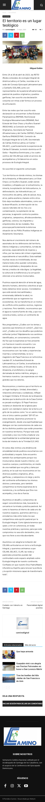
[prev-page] (4, 687)
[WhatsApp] (22, 35)
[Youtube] (26, 786)
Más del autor (30, 645)
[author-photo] (22, 629)
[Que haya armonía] (8, 654)
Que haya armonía (24, 651)
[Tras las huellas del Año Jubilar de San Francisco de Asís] (8, 678)
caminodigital (10, 29)
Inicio (4, 12)
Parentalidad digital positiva (34, 606)
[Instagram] (12, 786)
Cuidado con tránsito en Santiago (12, 606)
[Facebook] (5, 35)
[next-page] (8, 687)
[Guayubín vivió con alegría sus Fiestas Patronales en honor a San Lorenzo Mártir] (8, 666)
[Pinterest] (16, 35)
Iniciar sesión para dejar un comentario (22, 703)
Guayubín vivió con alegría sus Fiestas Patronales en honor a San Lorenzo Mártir (29, 666)
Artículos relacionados (13, 645)
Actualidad (12, 12)
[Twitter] (10, 35)
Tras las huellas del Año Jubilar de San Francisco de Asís (28, 678)
